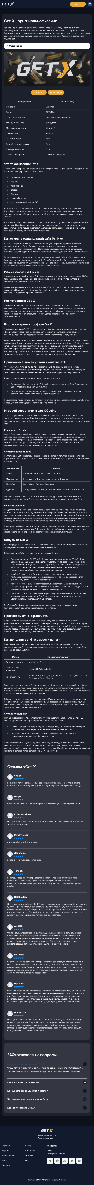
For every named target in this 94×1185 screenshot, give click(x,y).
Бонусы (28, 1145)
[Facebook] (57, 1161)
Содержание (15, 45)
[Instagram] (79, 1161)
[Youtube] (65, 1161)
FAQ (27, 1160)
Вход (4, 1160)
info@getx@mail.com (56, 1153)
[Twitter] (72, 1161)
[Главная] (8, 4)
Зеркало (6, 1150)
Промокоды (30, 1150)
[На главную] (47, 1131)
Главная (6, 1145)
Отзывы (29, 1155)
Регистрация (8, 1155)
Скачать (6, 1165)
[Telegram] (50, 1161)
